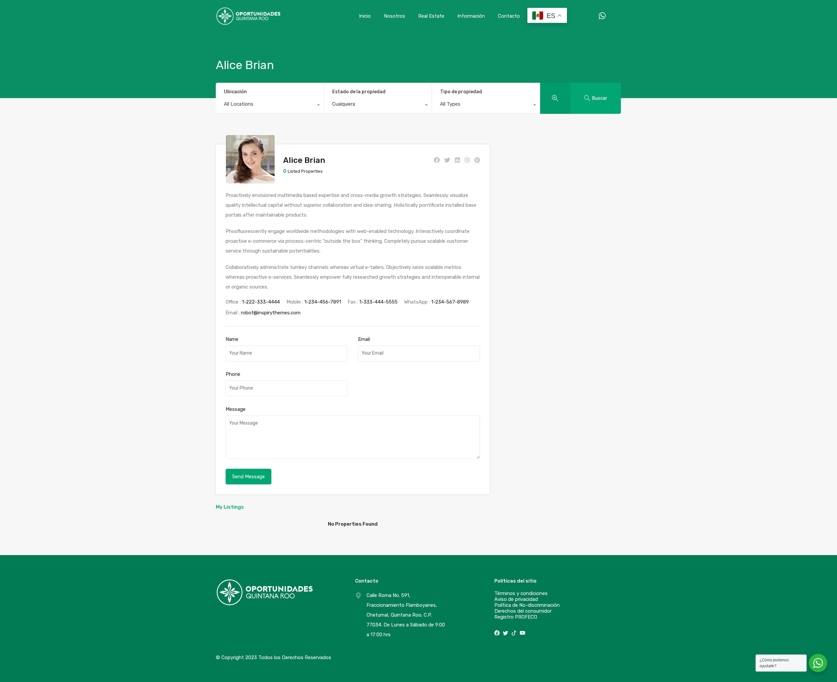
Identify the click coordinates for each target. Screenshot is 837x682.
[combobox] (270, 106)
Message (236, 409)
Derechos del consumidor (523, 611)
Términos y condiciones (521, 593)
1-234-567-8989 (450, 302)
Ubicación (235, 92)
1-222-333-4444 (261, 302)
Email (364, 339)
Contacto (509, 16)
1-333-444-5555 (378, 302)
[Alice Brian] (250, 181)
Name (232, 339)
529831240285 (595, 15)
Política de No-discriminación (527, 605)
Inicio (365, 16)
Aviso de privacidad (516, 599)
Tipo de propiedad (461, 92)
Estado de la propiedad (358, 92)
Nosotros (394, 16)
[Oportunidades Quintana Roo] (248, 23)
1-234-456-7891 (322, 302)
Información (471, 16)
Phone (233, 374)
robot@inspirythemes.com (270, 313)
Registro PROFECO (515, 617)
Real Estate (431, 16)
